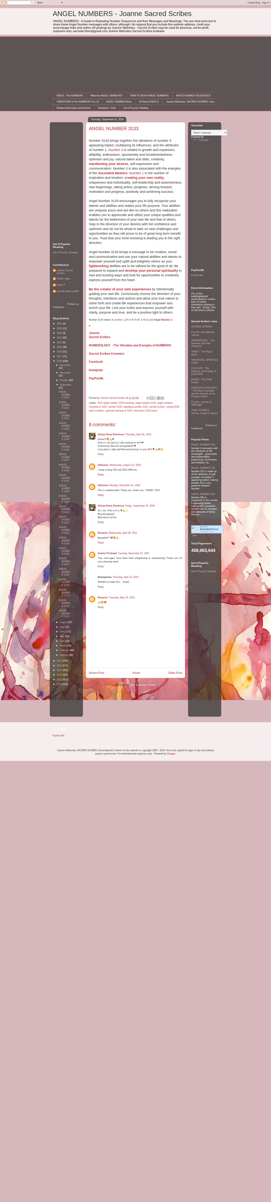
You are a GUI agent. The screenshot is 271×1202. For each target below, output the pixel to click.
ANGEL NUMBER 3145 (64, 478)
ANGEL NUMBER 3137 (64, 561)
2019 (60, 347)
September (65, 384)
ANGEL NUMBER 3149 (64, 436)
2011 (60, 679)
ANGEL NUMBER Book (119, 101)
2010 (60, 684)
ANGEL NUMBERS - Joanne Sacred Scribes (122, 14)
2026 (60, 323)
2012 (60, 674)
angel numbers (165, 402)
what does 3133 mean (145, 410)
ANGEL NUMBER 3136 (64, 572)
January (64, 655)
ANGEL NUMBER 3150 (64, 426)
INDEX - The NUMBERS (70, 95)
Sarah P (61, 284)
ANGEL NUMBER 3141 (64, 519)
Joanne (94, 333)
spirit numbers (96, 410)
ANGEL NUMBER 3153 (64, 394)
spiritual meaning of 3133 (118, 410)
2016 (60, 361)
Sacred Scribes (99, 337)
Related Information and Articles (74, 108)
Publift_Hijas (63, 278)
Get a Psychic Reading (65, 252)
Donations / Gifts (107, 108)
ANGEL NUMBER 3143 (64, 499)
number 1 (119, 319)
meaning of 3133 (98, 406)
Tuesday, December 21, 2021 (133, 553)
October (64, 380)
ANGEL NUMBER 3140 (64, 530)
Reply (101, 454)
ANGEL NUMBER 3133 (64, 603)
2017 (60, 356)
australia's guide (207, 531)
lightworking (99, 266)
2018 (60, 351)
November (65, 372)
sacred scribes (157, 406)
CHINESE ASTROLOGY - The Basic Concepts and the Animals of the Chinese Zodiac (204, 392)
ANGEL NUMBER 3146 (64, 467)
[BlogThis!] (152, 398)
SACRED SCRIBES (202, 326)
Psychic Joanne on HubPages (201, 403)
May (62, 636)
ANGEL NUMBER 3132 (64, 613)
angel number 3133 (145, 402)
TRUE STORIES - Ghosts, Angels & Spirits (204, 412)
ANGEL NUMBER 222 (203, 468)
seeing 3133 (172, 406)
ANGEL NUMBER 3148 (64, 447)
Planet (209, 529)
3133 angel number (107, 402)
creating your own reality (144, 178)
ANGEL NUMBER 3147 (64, 457)
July (62, 627)
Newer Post (96, 672)
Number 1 (136, 173)
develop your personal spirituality (151, 270)
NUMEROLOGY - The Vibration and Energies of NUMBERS (130, 345)
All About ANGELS (149, 101)
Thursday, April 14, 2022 (125, 577)
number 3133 (115, 406)
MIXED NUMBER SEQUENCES (193, 95)
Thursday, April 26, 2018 (138, 434)
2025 (60, 328)
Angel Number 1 (163, 319)
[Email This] (148, 398)
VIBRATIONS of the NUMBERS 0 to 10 (78, 101)
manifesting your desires (108, 164)
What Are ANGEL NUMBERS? (106, 95)
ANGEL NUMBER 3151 (64, 415)
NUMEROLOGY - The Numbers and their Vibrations (203, 343)
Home (136, 672)
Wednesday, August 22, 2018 (125, 465)
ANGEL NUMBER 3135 (64, 582)
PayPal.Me (96, 378)
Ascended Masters (112, 173)
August (64, 622)
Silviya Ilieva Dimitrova (111, 434)
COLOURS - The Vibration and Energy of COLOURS (203, 371)
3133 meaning (126, 402)
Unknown (103, 465)
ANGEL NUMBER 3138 (64, 551)
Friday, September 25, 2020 (140, 505)
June (63, 631)
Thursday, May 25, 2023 (122, 597)
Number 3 (115, 150)
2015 (60, 660)
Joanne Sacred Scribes (65, 272)
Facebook (96, 361)
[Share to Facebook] (159, 398)
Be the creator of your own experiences (120, 289)
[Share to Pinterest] (162, 398)
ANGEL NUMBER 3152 (64, 405)
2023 (60, 337)
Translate (204, 140)
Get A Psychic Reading (136, 108)
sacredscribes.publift (68, 291)
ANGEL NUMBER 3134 (64, 592)
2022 (60, 342)
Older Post (175, 672)
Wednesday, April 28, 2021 (123, 532)
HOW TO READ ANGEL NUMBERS (149, 95)
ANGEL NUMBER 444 (203, 444)
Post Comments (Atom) (143, 684)
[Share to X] (155, 398)
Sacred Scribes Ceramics (106, 353)
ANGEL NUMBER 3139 (64, 540)
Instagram (96, 370)
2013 (60, 670)
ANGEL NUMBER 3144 (64, 488)
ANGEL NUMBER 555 (203, 494)
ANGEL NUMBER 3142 (64, 509)
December (65, 365)
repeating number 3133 (135, 406)
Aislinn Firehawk (107, 553)
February (65, 650)
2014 (60, 665)
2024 (60, 333)
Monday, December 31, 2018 (125, 485)
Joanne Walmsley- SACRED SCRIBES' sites (190, 101)
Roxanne (103, 532)
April (62, 641)
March (63, 645)
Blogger (171, 753)
